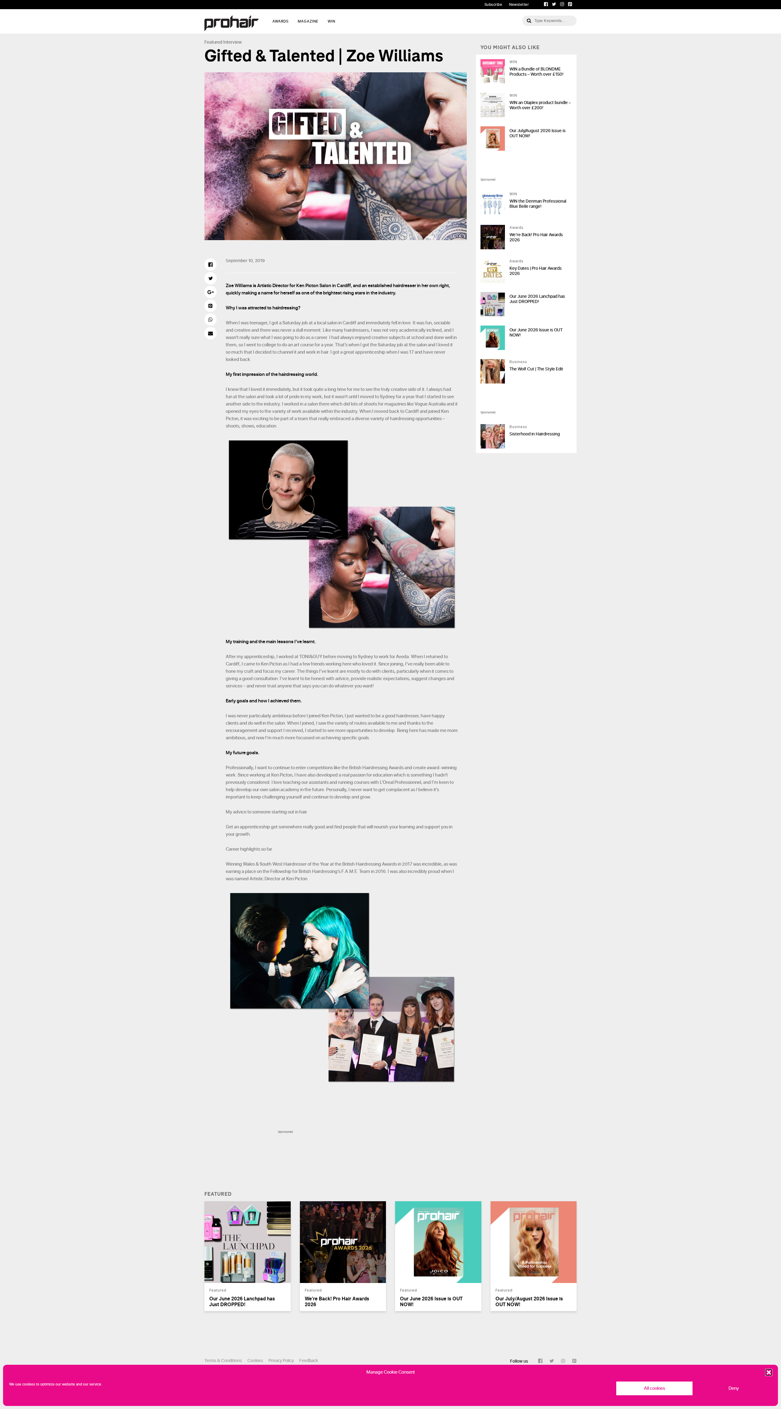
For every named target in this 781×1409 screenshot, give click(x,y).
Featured (213, 42)
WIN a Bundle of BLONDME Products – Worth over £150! (536, 71)
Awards (516, 227)
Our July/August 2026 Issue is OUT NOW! (537, 133)
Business (518, 362)
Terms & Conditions (223, 1360)
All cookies (654, 1388)
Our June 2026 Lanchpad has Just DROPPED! (537, 299)
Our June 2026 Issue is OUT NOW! (536, 332)
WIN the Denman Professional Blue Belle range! (537, 204)
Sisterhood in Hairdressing (534, 434)
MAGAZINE (308, 21)
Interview (232, 42)
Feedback (308, 1360)
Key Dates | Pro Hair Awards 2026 (535, 271)
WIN (331, 21)
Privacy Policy (281, 1360)
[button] (769, 1372)
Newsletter (519, 4)
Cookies (255, 1360)
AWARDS (280, 21)
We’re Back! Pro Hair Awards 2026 (536, 237)
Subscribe (493, 4)
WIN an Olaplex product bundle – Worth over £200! (540, 105)
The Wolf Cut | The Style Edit (536, 369)
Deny (734, 1388)
